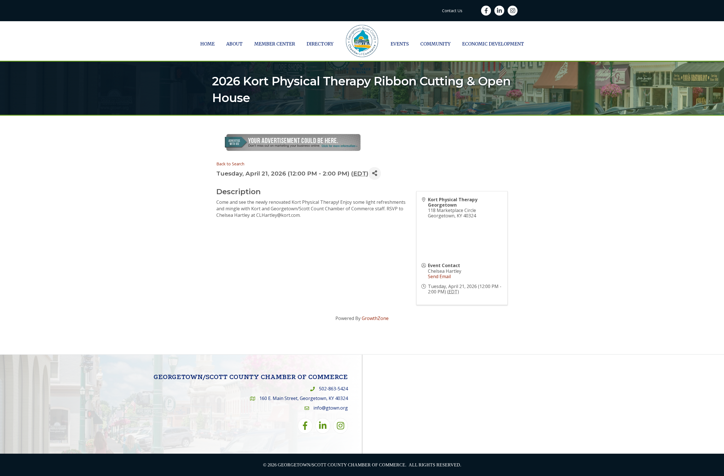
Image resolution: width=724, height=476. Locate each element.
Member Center (274, 44)
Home (207, 44)
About (234, 44)
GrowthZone (375, 318)
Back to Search (230, 163)
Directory (320, 44)
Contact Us (452, 10)
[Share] (374, 173)
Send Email (439, 276)
